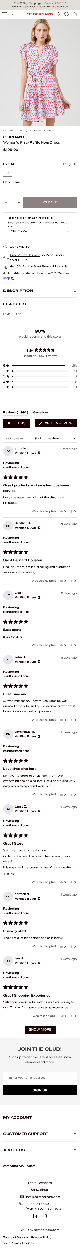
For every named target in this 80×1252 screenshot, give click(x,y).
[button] (40, 365)
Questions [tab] (41, 413)
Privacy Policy (41, 1237)
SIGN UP (40, 1090)
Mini (49, 130)
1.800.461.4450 (37, 1204)
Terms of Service (15, 1237)
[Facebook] (35, 1216)
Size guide (69, 164)
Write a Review (60, 424)
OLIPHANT (14, 137)
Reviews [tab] (15, 413)
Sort (38, 438)
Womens (8, 130)
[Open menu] (4, 14)
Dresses (37, 130)
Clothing (22, 130)
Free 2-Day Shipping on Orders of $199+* (40, 3)
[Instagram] (44, 1216)
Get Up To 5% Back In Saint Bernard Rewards (40, 6)
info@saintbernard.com (43, 1197)
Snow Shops (40, 1190)
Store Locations (40, 1183)
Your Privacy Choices (18, 1243)
